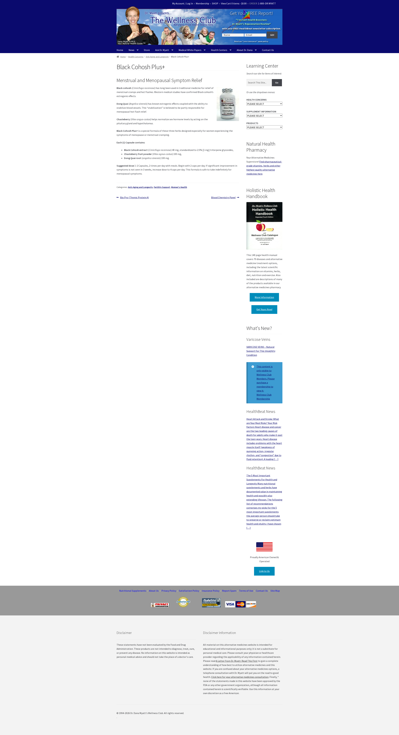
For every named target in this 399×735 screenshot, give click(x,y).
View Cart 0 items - (234, 3)
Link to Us (264, 571)
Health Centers (219, 50)
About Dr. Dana (244, 50)
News (131, 50)
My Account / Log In (182, 3)
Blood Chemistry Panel (223, 198)
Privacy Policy (168, 590)
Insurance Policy (210, 590)
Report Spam (229, 590)
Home (120, 50)
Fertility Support (162, 187)
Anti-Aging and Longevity (157, 56)
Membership (202, 3)
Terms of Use (246, 590)
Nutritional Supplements (132, 590)
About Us (154, 590)
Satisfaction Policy (189, 590)
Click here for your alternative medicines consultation (240, 676)
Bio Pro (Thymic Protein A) (134, 198)
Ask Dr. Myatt (162, 50)
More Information (264, 297)
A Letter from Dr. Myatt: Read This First (236, 660)
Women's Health (179, 187)
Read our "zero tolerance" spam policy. (251, 41)
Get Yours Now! (264, 309)
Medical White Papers (190, 50)
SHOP (215, 3)
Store (147, 50)
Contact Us (268, 50)
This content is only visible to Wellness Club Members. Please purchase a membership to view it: (266, 378)
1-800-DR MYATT (267, 3)
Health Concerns (135, 56)
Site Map (275, 590)
